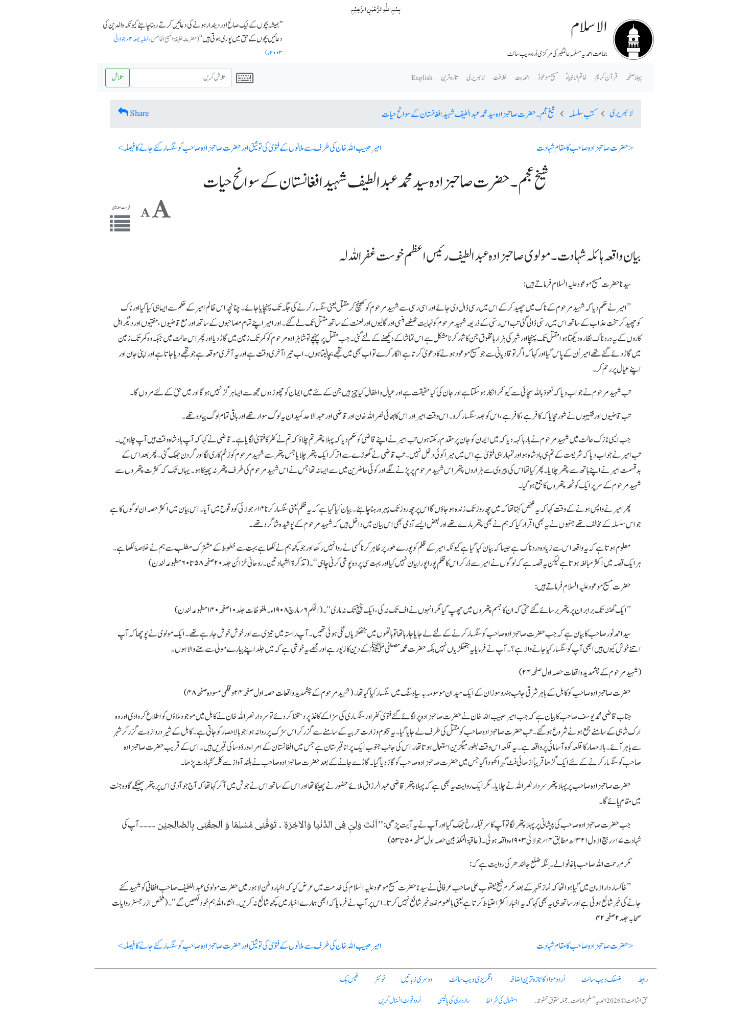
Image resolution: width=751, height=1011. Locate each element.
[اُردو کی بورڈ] (244, 77)
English (422, 77)
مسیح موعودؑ (548, 77)
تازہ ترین (449, 77)
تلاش (117, 77)
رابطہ (643, 979)
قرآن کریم (606, 77)
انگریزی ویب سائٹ (470, 979)
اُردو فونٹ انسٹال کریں (400, 1000)
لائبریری (475, 77)
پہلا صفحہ (634, 77)
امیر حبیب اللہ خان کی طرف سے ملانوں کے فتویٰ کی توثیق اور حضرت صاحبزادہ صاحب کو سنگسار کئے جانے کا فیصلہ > (250, 148)
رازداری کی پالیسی (453, 1000)
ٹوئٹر (379, 979)
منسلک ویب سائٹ (601, 979)
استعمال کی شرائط (502, 1000)
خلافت (500, 77)
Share (139, 113)
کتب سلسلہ (582, 114)
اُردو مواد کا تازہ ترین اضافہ (537, 979)
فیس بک (349, 979)
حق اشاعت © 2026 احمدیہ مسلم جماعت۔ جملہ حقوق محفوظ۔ (591, 1000)
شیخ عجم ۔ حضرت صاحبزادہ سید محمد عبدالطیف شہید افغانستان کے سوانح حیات (468, 114)
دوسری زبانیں (417, 979)
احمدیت (522, 77)
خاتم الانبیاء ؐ (576, 77)
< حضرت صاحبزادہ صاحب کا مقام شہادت (584, 148)
